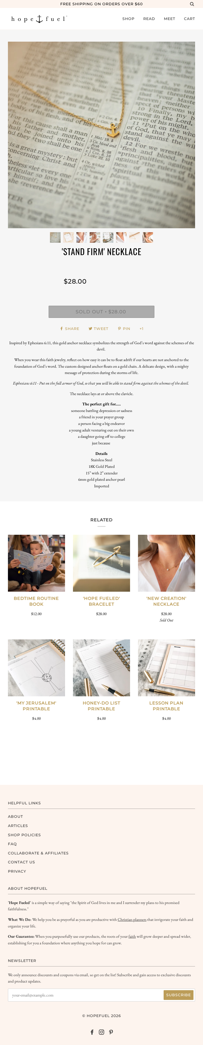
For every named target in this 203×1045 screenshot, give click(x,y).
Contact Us (21, 862)
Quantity (128, 266)
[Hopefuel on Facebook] (92, 1033)
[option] (101, 135)
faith (132, 936)
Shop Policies (24, 835)
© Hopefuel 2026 (101, 1015)
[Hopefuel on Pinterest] (111, 1033)
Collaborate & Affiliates (38, 853)
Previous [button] (17, 135)
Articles (18, 825)
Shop (128, 18)
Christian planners (132, 919)
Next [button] (185, 135)
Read (149, 18)
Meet (169, 18)
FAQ (12, 844)
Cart (189, 18)
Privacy (17, 871)
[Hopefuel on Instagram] (101, 1033)
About (15, 816)
